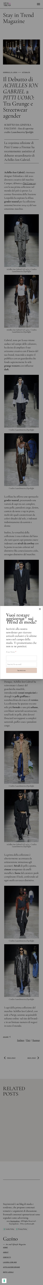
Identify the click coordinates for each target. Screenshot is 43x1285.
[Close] (40, 609)
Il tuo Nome (11, 652)
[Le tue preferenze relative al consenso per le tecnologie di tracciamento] (4, 1280)
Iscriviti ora (21, 670)
